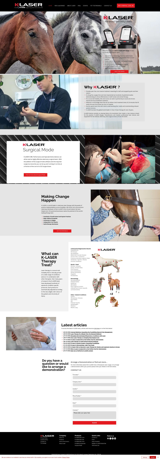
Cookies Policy (44, 439)
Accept (153, 457)
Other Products (96, 441)
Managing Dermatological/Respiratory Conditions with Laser (88, 336)
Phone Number (77, 396)
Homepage (43, 443)
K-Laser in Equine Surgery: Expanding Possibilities (85, 343)
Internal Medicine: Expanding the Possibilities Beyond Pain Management (92, 332)
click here (97, 328)
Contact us (94, 437)
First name (76, 374)
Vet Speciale (82, 443)
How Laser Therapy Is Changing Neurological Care (85, 337)
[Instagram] (113, 438)
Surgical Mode (78, 445)
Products (61, 439)
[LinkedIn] (115, 438)
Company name (77, 381)
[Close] (158, 457)
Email (74, 403)
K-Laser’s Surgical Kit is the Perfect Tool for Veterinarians (87, 339)
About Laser (62, 443)
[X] (110, 438)
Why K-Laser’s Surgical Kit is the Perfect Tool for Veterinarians (88, 349)
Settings (145, 457)
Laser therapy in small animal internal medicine (84, 341)
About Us (61, 437)
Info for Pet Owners (64, 441)
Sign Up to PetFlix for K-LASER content (82, 351)
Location (75, 388)
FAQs (93, 439)
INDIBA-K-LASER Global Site (99, 443)
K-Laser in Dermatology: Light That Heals (82, 345)
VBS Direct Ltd (95, 445)
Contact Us (43, 441)
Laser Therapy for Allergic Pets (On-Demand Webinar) (86, 334)
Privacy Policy (44, 438)
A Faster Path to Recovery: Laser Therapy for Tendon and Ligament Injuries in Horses (95, 347)
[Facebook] (108, 438)
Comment (75, 410)
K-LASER (77, 443)
